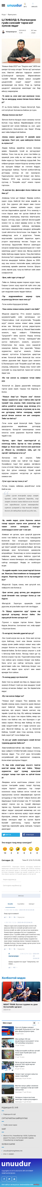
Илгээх (21, 896)
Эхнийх (10, 904)
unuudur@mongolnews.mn (12, 1151)
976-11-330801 (8, 1154)
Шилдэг (31, 904)
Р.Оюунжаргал (11, 32)
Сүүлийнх (20, 904)
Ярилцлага (12, 15)
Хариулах (21, 917)
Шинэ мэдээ (7, 1023)
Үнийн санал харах (10, 1125)
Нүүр (4, 15)
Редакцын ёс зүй (9, 1114)
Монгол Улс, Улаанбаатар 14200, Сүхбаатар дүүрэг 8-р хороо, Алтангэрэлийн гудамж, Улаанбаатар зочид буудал (19, 1138)
